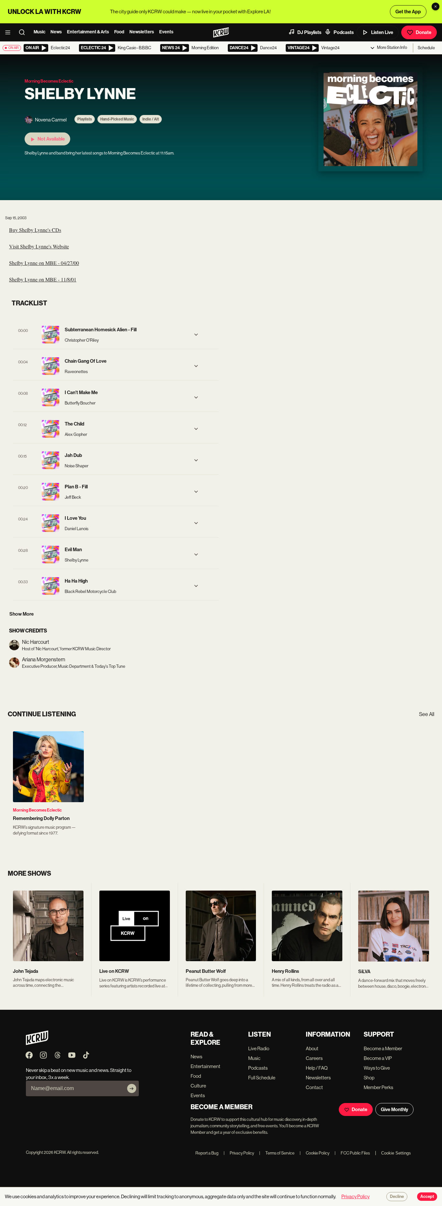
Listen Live (382, 32)
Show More (21, 614)
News (56, 32)
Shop (369, 1077)
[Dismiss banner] (435, 6)
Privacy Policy (239, 1153)
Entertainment (205, 1066)
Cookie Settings (396, 1153)
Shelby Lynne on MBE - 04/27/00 (44, 262)
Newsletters (141, 32)
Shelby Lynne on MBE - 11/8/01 (42, 279)
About (312, 1048)
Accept (427, 1196)
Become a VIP (378, 1058)
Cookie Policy (314, 1153)
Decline (397, 1196)
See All (426, 714)
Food (119, 32)
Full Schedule (261, 1077)
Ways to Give (377, 1068)
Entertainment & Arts (88, 32)
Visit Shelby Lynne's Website (39, 246)
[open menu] (10, 32)
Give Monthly (394, 1109)
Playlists (84, 119)
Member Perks (378, 1087)
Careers (314, 1058)
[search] (24, 32)
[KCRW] (37, 1043)
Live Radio (258, 1048)
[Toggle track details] (196, 334)
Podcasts (344, 32)
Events (166, 32)
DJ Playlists (309, 32)
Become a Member (383, 1048)
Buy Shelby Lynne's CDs (35, 229)
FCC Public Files (352, 1153)
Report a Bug (206, 1153)
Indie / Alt (150, 119)
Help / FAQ (317, 1068)
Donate (423, 32)
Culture (198, 1085)
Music (39, 32)
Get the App (408, 12)
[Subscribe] (131, 1088)
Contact (314, 1087)
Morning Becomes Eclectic (37, 810)
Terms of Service (276, 1153)
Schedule (426, 47)
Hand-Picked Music (117, 119)
